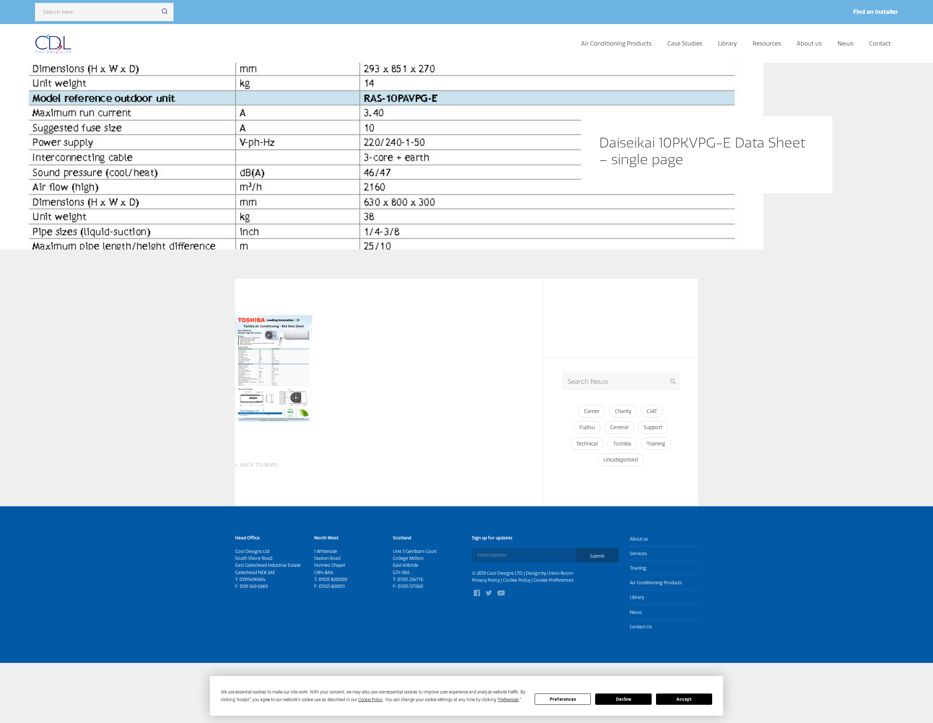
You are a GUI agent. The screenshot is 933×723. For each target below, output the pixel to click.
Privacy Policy (486, 580)
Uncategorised (621, 459)
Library (727, 43)
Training (656, 443)
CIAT (652, 411)
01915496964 (252, 579)
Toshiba (622, 443)
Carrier (592, 411)
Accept (684, 699)
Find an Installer (875, 11)
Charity (623, 411)
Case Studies (684, 43)
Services (638, 553)
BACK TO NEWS (259, 464)
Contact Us (641, 626)
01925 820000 (333, 579)
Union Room (560, 573)
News (846, 43)
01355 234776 (410, 579)
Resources (767, 43)
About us (809, 43)
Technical (587, 443)
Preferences (563, 699)
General (619, 427)
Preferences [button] (508, 699)
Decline (623, 699)
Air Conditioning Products (616, 43)
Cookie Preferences (554, 580)
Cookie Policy (516, 580)
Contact (880, 43)
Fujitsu (587, 427)
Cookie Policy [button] (370, 699)
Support (653, 427)
